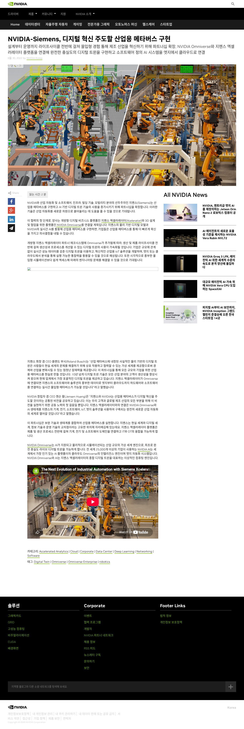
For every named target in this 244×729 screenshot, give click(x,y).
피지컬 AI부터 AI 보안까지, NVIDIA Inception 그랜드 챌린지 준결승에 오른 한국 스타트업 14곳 (219, 313)
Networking (144, 551)
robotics (104, 561)
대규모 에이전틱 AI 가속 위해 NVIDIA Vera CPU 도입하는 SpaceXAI (219, 285)
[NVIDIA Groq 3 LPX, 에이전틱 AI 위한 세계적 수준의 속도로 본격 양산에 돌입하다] (180, 264)
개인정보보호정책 (18, 714)
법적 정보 (165, 616)
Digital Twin (42, 561)
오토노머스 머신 (126, 24)
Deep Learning (124, 551)
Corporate (87, 551)
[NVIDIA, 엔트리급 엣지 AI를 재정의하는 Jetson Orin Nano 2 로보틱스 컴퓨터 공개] (180, 213)
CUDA (12, 642)
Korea (231, 708)
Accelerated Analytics (53, 551)
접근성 (27, 718)
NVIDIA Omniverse (68, 225)
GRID (11, 622)
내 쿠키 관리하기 (65, 714)
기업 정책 (39, 718)
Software (33, 555)
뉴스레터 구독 (92, 655)
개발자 (88, 629)
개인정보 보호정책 (171, 622)
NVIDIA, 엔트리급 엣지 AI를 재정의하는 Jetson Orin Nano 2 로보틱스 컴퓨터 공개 (219, 211)
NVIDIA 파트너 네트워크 (98, 635)
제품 (31, 14)
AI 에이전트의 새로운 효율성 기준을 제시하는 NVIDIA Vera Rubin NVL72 (219, 234)
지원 (63, 14)
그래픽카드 (14, 616)
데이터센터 (32, 24)
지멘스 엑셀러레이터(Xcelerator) (121, 220)
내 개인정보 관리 (43, 714)
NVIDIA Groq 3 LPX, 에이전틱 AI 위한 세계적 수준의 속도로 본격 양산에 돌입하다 (219, 262)
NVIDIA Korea (34, 58)
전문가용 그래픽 (99, 24)
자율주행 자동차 (57, 24)
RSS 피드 (89, 648)
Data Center (104, 551)
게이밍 (77, 24)
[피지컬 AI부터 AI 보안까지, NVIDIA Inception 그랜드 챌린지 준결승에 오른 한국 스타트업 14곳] (180, 314)
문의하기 (89, 661)
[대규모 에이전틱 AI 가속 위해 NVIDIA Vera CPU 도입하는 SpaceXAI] (180, 289)
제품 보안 (54, 718)
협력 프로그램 (92, 622)
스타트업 (166, 24)
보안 (86, 668)
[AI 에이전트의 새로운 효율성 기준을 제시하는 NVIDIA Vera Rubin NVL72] (180, 238)
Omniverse (59, 561)
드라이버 (13, 14)
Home (15, 24)
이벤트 (88, 616)
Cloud (74, 551)
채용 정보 (89, 642)
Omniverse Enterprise (82, 561)
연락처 (67, 718)
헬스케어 (149, 24)
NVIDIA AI (144, 449)
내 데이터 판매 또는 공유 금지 (96, 714)
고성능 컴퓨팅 (16, 629)
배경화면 (13, 648)
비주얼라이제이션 (18, 635)
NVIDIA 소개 (83, 14)
